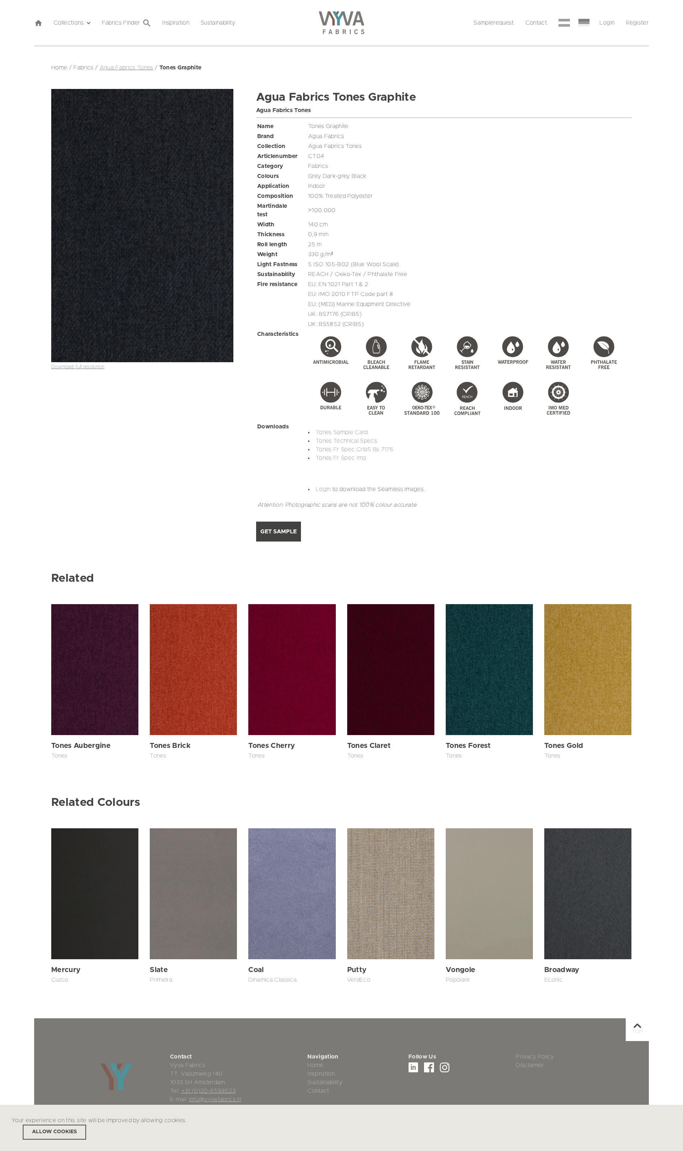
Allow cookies (54, 1131)
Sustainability (218, 23)
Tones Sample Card (342, 432)
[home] (38, 23)
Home (315, 1065)
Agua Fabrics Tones (126, 67)
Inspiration (175, 23)
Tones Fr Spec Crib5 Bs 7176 (354, 449)
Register (637, 23)
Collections (68, 23)
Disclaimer (530, 1065)
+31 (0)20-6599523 (208, 1091)
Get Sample (278, 531)
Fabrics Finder (121, 23)
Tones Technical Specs (346, 441)
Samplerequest (493, 23)
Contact (536, 23)
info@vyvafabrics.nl (215, 1099)
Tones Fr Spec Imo (341, 458)
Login (607, 23)
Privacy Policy (535, 1057)
